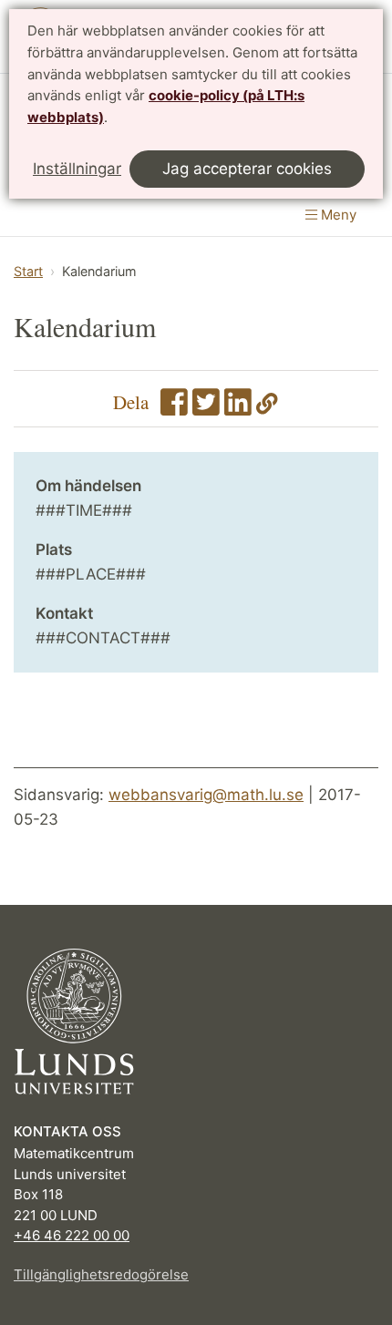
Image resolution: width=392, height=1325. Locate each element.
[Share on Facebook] (174, 407)
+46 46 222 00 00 (71, 1235)
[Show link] (267, 407)
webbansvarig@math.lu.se (206, 795)
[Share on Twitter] (206, 407)
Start (28, 271)
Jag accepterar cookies (247, 168)
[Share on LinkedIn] (238, 407)
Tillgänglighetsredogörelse (101, 1274)
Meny (336, 214)
